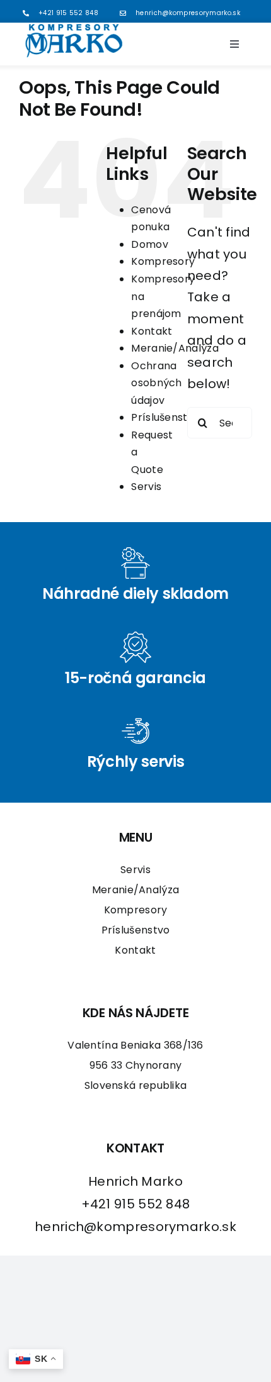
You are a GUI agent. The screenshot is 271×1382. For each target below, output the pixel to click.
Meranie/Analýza (175, 348)
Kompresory (163, 261)
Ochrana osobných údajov (156, 383)
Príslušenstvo (165, 417)
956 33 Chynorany (135, 1065)
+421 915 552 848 (68, 13)
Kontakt (151, 331)
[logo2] (74, 29)
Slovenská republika (135, 1085)
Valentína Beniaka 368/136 (135, 1045)
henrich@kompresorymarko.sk (188, 13)
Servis (146, 486)
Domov (149, 244)
